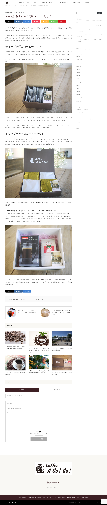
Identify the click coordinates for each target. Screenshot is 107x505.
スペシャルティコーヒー (19, 12)
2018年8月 (78, 72)
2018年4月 (78, 85)
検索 (99, 13)
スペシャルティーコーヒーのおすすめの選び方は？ (15, 373)
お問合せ (87, 2)
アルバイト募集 (80, 112)
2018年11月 (79, 63)
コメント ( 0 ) (22, 389)
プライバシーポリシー (52, 487)
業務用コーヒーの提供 (47, 2)
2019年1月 (78, 56)
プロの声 (78, 122)
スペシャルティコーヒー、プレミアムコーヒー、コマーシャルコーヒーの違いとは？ (39, 350)
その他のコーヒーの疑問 (82, 109)
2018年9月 (78, 69)
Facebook (9, 502)
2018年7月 (78, 75)
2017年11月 (79, 101)
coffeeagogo (15, 299)
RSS (15, 502)
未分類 (77, 128)
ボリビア (78, 125)
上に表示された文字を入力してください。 (38, 433)
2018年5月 (78, 82)
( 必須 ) (9, 403)
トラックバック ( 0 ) (55, 389)
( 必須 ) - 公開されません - (14, 408)
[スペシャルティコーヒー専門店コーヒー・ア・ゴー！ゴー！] (53, 474)
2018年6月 (78, 79)
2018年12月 (79, 60)
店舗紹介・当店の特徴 (23, 2)
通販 (35, 2)
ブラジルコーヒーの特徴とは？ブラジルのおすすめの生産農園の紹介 (39, 371)
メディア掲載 (76, 2)
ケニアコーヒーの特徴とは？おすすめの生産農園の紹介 (62, 349)
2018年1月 (78, 94)
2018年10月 (79, 66)
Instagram (12, 502)
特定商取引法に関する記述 (53, 483)
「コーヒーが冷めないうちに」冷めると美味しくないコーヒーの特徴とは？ (15, 347)
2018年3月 (78, 88)
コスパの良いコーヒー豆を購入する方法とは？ (62, 373)
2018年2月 (78, 91)
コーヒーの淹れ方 (63, 2)
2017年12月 (79, 98)
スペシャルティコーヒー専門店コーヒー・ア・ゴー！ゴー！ (88, 502)
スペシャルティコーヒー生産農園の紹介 (85, 119)
